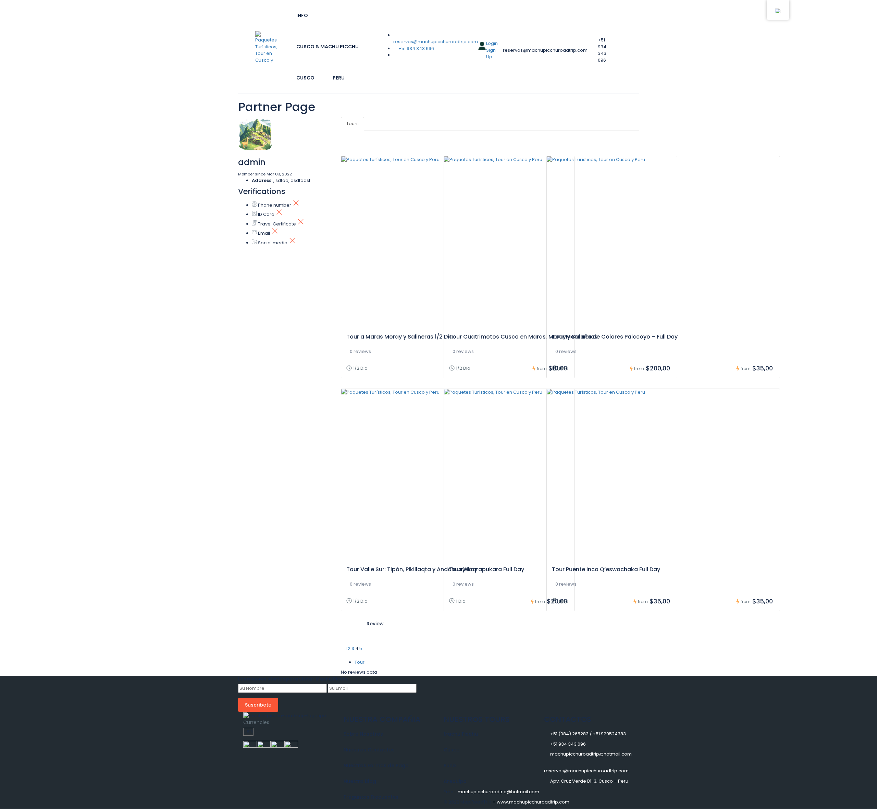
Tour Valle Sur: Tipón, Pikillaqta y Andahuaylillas (412, 569)
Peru (339, 77)
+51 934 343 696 (416, 48)
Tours (352, 123)
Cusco (305, 77)
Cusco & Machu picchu (327, 46)
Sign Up (491, 53)
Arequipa (455, 781)
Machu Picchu (461, 734)
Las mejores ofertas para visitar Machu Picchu (293, 679)
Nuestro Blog (360, 781)
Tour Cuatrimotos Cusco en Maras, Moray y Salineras (523, 337)
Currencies (256, 722)
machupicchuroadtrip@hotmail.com (591, 754)
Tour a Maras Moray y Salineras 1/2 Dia (399, 337)
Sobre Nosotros (363, 734)
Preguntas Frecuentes (371, 797)
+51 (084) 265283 (569, 734)
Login (492, 43)
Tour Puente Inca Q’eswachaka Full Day (606, 569)
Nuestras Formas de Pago (376, 765)
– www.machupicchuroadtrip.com (531, 802)
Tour (360, 662)
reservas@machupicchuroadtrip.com (435, 41)
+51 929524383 (609, 734)
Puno (450, 765)
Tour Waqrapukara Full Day (486, 569)
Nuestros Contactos (369, 749)
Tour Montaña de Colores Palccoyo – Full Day (615, 337)
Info (302, 15)
